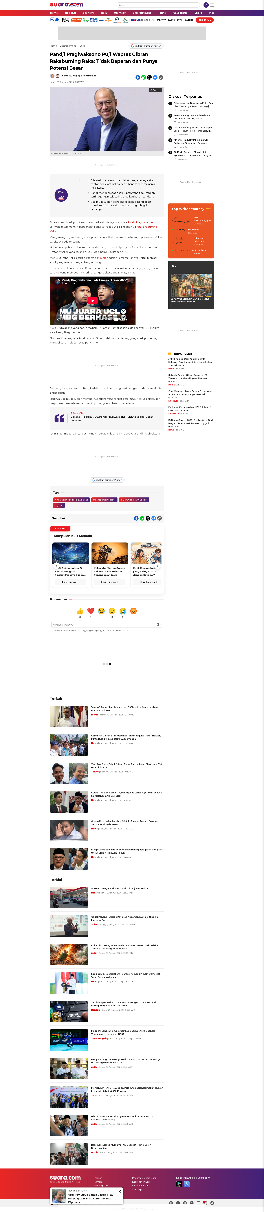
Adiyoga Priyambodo (84, 75)
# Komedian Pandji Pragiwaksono (71, 500)
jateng (189, 20)
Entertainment (142, 12)
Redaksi (98, 1178)
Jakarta (161, 20)
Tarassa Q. (193, 229)
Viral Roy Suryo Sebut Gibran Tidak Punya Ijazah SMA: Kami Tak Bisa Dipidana (91, 1198)
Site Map (137, 1189)
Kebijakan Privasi (141, 1181)
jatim (180, 20)
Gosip (82, 45)
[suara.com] (66, 5)
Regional (204, 20)
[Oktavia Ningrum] (182, 242)
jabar (171, 20)
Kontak (98, 1181)
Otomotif (120, 12)
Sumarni (66, 75)
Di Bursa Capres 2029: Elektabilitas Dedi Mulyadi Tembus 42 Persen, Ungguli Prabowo (190, 423)
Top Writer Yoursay (187, 209)
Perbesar (157, 90)
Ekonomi (88, 12)
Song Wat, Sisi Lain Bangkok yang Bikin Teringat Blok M (190, 300)
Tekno (162, 12)
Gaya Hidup (180, 12)
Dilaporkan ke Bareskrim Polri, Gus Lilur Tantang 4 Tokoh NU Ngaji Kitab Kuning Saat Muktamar (193, 106)
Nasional (70, 12)
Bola (104, 12)
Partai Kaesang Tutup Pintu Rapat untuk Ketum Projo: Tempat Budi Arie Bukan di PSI (193, 130)
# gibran (59, 505)
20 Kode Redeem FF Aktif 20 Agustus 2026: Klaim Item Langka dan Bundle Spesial (192, 155)
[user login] (206, 5)
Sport (198, 12)
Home (54, 12)
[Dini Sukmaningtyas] (181, 221)
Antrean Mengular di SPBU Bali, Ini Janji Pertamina (119, 888)
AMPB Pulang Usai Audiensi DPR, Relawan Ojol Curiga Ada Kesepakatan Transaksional (192, 118)
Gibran (104, 257)
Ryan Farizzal (199, 250)
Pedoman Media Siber (144, 1178)
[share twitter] (149, 77)
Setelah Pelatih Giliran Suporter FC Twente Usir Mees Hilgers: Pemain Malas (187, 378)
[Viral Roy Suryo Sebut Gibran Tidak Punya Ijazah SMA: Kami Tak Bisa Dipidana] (59, 1196)
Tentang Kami (101, 1185)
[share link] (161, 77)
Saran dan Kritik (140, 1185)
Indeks (213, 12)
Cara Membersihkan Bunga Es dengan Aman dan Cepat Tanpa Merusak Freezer (190, 394)
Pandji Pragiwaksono (140, 222)
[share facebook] (138, 77)
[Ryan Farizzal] (180, 252)
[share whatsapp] (143, 77)
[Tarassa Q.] (178, 231)
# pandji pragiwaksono (104, 500)
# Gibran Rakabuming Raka (134, 500)
